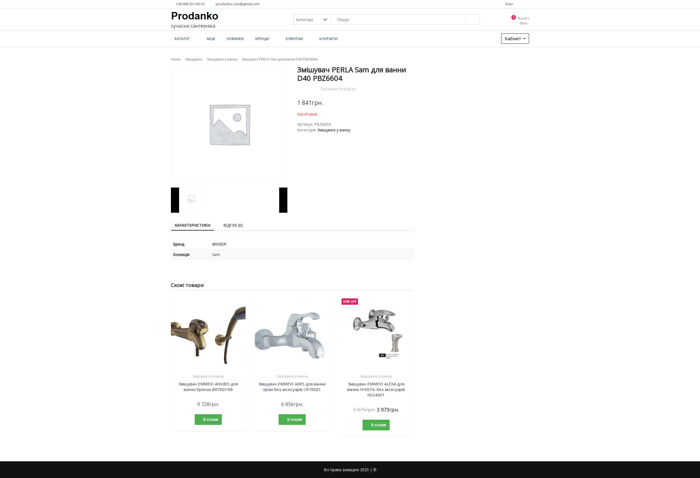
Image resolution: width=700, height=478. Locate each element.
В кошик (210, 419)
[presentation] (175, 200)
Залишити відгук (338, 89)
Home (176, 59)
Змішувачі (193, 59)
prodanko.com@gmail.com (237, 3)
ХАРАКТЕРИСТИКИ (192, 225)
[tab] (192, 225)
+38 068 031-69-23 (190, 3)
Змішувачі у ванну (222, 59)
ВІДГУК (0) (233, 225)
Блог (508, 3)
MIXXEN (219, 244)
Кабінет (513, 39)
